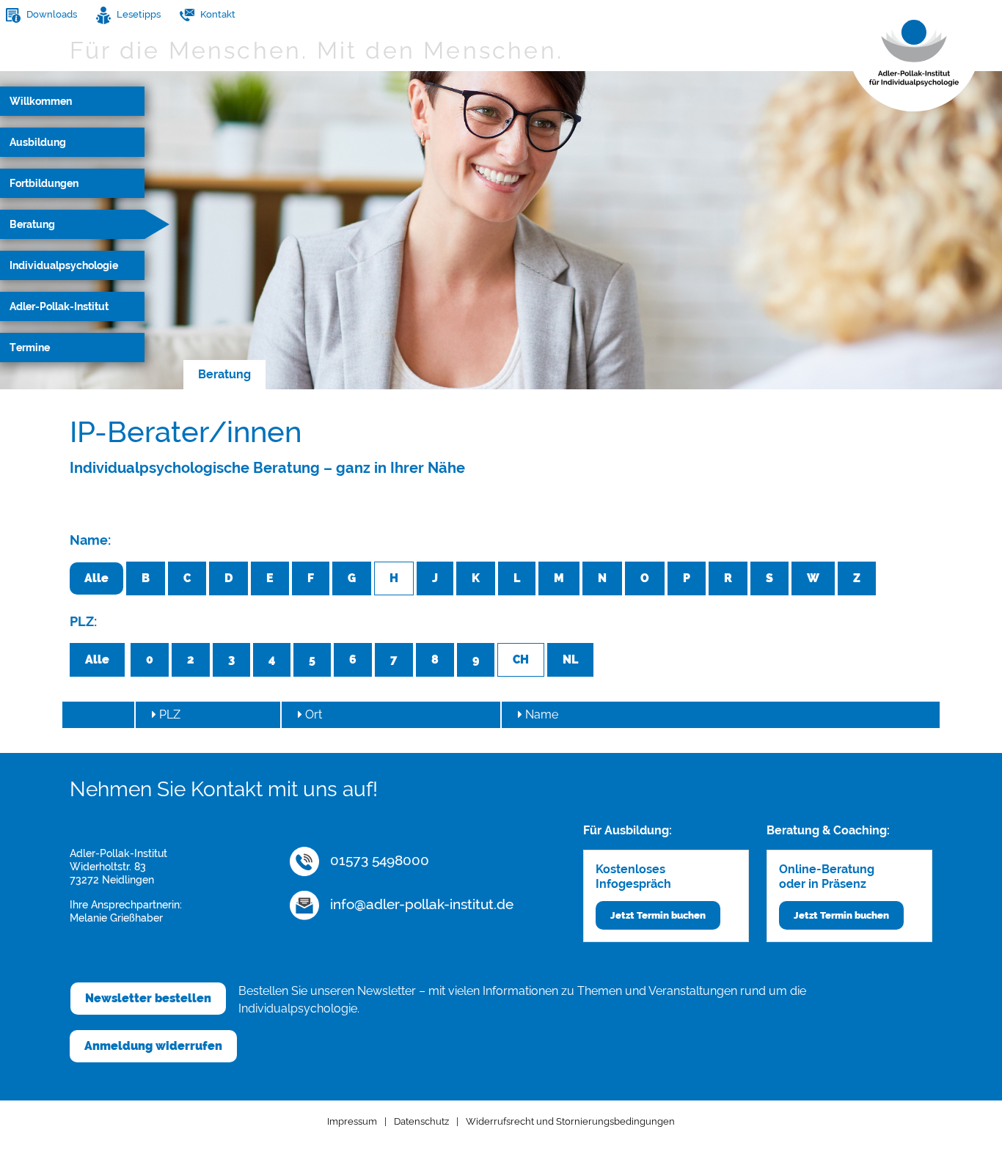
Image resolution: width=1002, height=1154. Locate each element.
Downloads (50, 14)
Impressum (352, 1121)
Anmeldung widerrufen (153, 1046)
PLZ (168, 714)
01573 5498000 (377, 860)
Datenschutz (421, 1121)
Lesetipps (137, 14)
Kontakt (216, 14)
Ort (312, 714)
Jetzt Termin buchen (658, 915)
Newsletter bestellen (148, 998)
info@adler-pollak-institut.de (419, 904)
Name (540, 714)
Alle (96, 578)
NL (570, 659)
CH (521, 659)
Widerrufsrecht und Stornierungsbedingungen (570, 1121)
